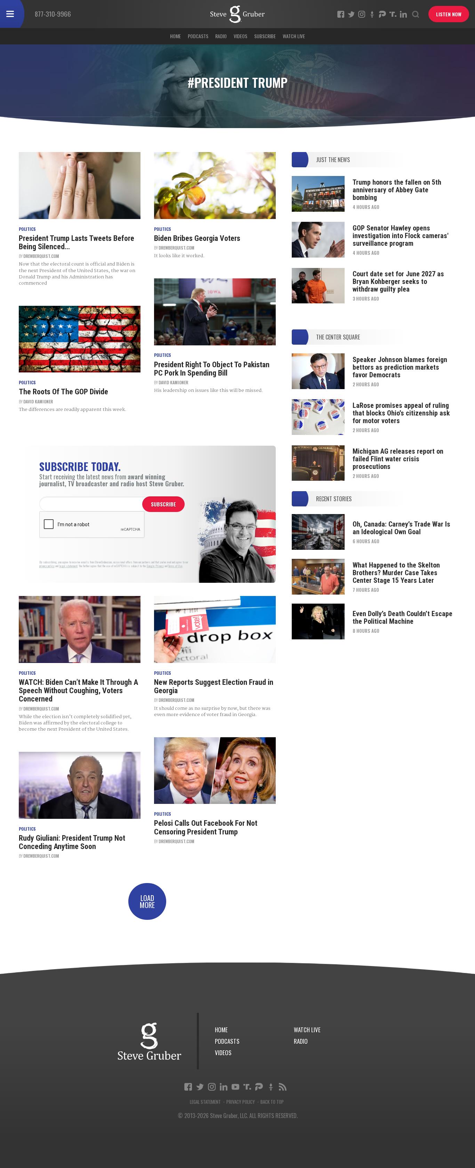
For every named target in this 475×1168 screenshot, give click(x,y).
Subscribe (265, 36)
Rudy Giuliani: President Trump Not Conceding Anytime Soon (72, 842)
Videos (240, 36)
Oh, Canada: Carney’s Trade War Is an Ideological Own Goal (401, 528)
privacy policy (47, 566)
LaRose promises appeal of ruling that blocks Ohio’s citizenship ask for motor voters (401, 413)
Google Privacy (155, 566)
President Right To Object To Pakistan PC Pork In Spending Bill (211, 368)
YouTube (235, 1087)
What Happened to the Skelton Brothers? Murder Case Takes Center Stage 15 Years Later (396, 573)
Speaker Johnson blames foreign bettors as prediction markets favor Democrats (400, 367)
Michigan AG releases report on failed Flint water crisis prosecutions (398, 459)
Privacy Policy (240, 1102)
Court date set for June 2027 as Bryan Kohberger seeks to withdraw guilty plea (398, 281)
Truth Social (247, 1087)
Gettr (372, 14)
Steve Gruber (149, 1041)
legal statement (68, 566)
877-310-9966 (53, 13)
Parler (382, 14)
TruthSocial (392, 14)
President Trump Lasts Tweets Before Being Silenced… (76, 242)
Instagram (361, 14)
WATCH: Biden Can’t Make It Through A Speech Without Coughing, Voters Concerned (78, 690)
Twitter (351, 14)
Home (175, 36)
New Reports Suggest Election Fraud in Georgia (213, 686)
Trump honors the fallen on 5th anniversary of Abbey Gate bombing (397, 190)
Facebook (340, 14)
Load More (147, 901)
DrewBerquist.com (41, 256)
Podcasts (198, 36)
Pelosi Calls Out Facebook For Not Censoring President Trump (205, 827)
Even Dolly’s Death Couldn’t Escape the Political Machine (402, 617)
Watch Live (294, 36)
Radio (221, 36)
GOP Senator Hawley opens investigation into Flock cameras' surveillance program (401, 235)
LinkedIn (403, 14)
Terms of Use (175, 566)
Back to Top (272, 1102)
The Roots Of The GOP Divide (63, 391)
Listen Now (448, 14)
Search (415, 14)
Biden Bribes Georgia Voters (197, 238)
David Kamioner (38, 401)
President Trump (237, 14)
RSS (283, 1087)
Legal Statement (205, 1102)
